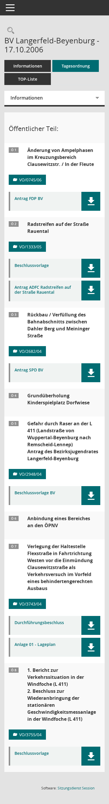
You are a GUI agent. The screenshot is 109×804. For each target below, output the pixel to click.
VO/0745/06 (30, 180)
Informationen (27, 66)
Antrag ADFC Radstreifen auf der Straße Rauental (43, 290)
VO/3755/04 (30, 734)
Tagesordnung (76, 66)
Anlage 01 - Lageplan (35, 644)
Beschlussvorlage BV (35, 492)
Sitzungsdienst (76, 788)
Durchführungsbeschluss (39, 622)
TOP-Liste (27, 79)
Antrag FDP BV (29, 198)
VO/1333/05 (30, 246)
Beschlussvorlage (32, 265)
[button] (90, 201)
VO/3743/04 (30, 604)
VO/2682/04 (30, 351)
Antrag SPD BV (29, 370)
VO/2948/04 (30, 474)
